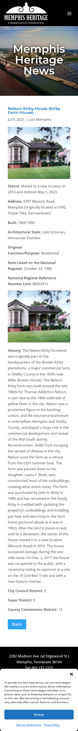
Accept (39, 714)
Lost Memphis (39, 119)
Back (17, 624)
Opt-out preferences (28, 725)
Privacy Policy (52, 725)
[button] (71, 674)
